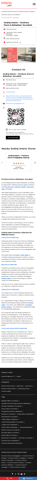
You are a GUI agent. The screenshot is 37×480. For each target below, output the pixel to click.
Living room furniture (10, 237)
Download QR (13, 137)
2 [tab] (17, 59)
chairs (10, 189)
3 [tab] (19, 59)
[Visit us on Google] (15, 473)
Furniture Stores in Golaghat (17, 458)
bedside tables (6, 278)
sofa (8, 187)
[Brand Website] (24, 473)
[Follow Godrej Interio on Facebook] (12, 473)
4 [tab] (22, 59)
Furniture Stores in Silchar (17, 467)
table (3, 189)
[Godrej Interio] (6, 4)
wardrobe (17, 187)
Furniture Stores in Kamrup (15, 462)
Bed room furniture (9, 264)
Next (34, 163)
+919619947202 (10, 92)
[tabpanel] (18, 55)
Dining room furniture (10, 289)
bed (12, 187)
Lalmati (19, 376)
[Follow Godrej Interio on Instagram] (18, 473)
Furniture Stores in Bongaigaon (11, 456)
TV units (9, 257)
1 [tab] (14, 59)
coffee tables (24, 255)
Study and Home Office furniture (14, 328)
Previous (2, 163)
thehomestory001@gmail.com (15, 103)
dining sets (30, 187)
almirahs (23, 187)
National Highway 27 (7, 376)
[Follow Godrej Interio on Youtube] (21, 473)
